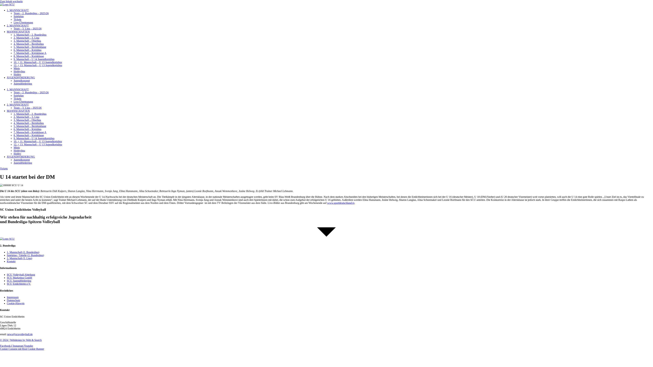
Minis (17, 68)
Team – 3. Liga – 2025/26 (27, 28)
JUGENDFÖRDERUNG (21, 77)
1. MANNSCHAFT (18, 10)
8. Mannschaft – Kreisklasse (29, 56)
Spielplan (19, 16)
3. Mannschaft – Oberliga (27, 40)
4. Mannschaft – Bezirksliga (29, 43)
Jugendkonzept (22, 80)
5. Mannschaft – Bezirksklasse (30, 47)
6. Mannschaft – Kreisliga (27, 50)
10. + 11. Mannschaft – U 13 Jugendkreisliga (38, 62)
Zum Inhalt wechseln (11, 1)
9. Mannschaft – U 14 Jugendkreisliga (34, 59)
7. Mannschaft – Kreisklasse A (30, 53)
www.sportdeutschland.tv (340, 203)
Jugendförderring (23, 83)
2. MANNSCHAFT (18, 25)
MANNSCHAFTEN (18, 31)
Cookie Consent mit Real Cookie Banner (22, 348)
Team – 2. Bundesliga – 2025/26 (31, 13)
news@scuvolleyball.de (20, 334)
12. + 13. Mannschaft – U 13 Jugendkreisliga (38, 65)
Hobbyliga (19, 71)
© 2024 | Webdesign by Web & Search (21, 340)
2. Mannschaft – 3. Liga (26, 37)
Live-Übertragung (23, 22)
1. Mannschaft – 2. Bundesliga (30, 34)
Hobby (17, 74)
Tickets (17, 19)
